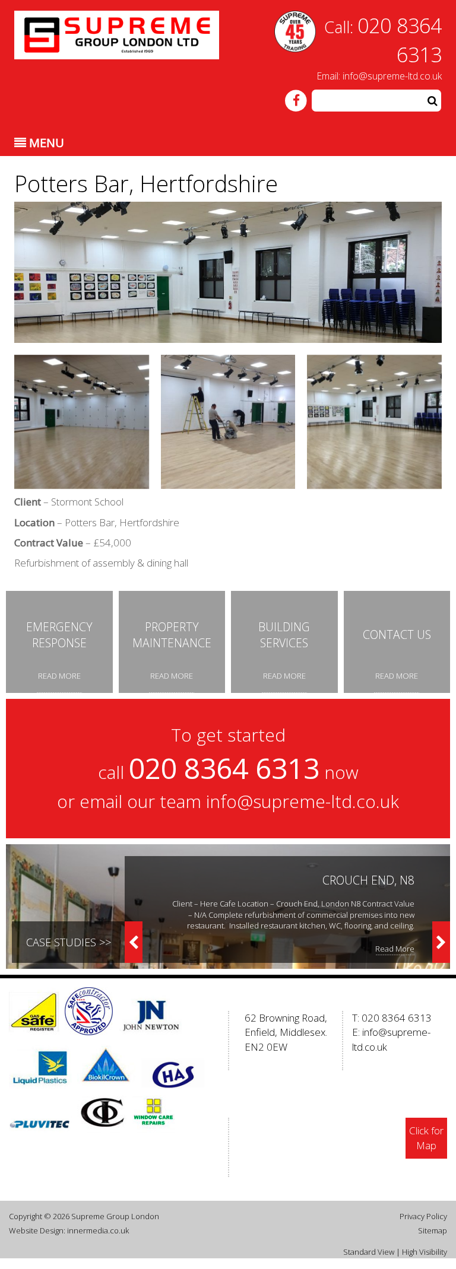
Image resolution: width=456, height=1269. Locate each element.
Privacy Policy (423, 1216)
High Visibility (424, 1251)
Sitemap (432, 1230)
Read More (394, 948)
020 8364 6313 (397, 1018)
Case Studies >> (68, 942)
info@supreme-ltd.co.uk (392, 75)
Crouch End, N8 (368, 880)
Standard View (368, 1251)
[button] (432, 101)
